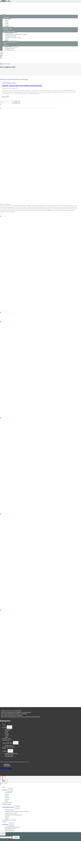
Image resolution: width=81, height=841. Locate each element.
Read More (5, 96)
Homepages (5, 751)
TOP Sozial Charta (9, 50)
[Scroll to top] (1, 777)
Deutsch (7, 20)
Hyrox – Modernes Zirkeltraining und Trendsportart (11, 715)
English (6, 21)
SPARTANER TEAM (9, 48)
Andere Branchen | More (8, 742)
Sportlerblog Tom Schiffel (10, 35)
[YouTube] (5, 1)
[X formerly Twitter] (6, 1)
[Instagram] (3, 1)
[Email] (0, 1)
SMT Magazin (8, 18)
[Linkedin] (10, 1)
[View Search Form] (1, 56)
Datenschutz (7, 765)
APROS (28, 205)
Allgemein (4, 82)
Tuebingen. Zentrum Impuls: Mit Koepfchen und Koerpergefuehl (22, 85)
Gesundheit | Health (8, 27)
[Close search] (3, 834)
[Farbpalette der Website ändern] (3, 781)
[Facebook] (1, 1)
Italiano (6, 26)
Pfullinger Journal (8, 32)
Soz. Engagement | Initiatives (10, 42)
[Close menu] (0, 784)
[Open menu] (1, 53)
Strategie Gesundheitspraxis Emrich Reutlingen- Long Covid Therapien (16, 712)
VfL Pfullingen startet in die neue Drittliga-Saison (11, 710)
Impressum (6, 764)
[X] (7, 769)
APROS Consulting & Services (11, 46)
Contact (5, 43)
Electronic (5, 727)
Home (4, 15)
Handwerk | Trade (7, 29)
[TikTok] (8, 1)
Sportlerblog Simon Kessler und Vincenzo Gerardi (16, 34)
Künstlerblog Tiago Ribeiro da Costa (13, 37)
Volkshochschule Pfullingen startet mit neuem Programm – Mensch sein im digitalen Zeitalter (20, 716)
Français (7, 24)
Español (7, 23)
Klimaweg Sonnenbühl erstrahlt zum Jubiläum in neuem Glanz (14, 713)
